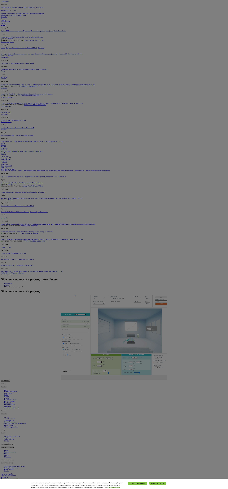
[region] (114, 484)
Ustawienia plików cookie (137, 483)
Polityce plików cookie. (114, 487)
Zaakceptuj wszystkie (157, 483)
